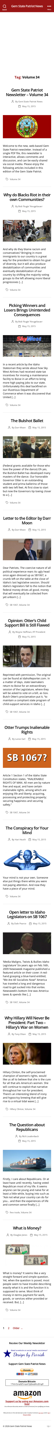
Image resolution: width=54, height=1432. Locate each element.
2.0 (39, 1413)
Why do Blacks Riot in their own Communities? (27, 197)
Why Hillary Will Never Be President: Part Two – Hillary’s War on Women (27, 1022)
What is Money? (27, 1228)
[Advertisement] (27, 41)
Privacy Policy (27, 1415)
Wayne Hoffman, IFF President (30, 631)
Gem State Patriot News (27, 6)
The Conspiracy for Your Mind (27, 830)
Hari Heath (20, 839)
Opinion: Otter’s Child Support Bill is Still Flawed (27, 623)
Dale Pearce (20, 923)
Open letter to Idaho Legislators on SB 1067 (27, 914)
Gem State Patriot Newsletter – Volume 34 (27, 92)
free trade (15, 1212)
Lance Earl (20, 738)
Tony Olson (20, 1034)
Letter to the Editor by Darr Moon (27, 520)
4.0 (49, 1413)
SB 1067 (14, 604)
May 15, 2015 (29, 106)
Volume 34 (15, 179)
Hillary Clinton (17, 1109)
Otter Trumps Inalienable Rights (26, 730)
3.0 (42, 1413)
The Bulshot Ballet (27, 420)
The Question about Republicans (27, 1127)
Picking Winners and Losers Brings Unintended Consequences (27, 310)
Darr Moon (20, 427)
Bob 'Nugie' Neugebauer (30, 206)
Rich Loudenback (30, 1136)
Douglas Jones (20, 1234)
